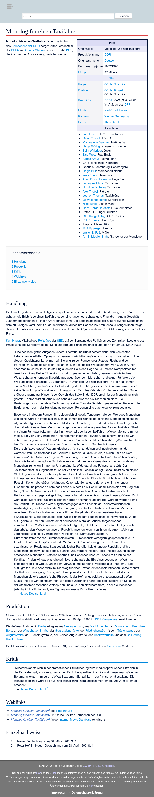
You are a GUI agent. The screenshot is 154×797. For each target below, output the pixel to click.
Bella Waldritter (92, 150)
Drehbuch (84, 90)
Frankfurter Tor (99, 626)
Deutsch (110, 60)
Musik (82, 110)
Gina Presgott (92, 138)
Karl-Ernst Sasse (115, 110)
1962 (69, 50)
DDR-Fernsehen (106, 619)
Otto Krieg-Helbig (94, 216)
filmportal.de (64, 710)
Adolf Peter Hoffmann (97, 179)
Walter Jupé (90, 175)
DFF (127, 104)
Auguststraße (15, 635)
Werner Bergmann (116, 116)
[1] (47, 592)
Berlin (42, 626)
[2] (47, 688)
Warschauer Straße (35, 630)
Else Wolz (89, 154)
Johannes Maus (93, 183)
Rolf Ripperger (92, 228)
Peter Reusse (92, 220)
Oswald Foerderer (94, 199)
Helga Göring (91, 146)
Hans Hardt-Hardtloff (96, 208)
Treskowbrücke (103, 635)
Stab (112, 78)
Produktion (85, 100)
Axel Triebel (90, 191)
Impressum (59, 792)
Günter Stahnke (114, 84)
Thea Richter (112, 122)
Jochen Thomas (93, 195)
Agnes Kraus (91, 158)
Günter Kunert (113, 90)
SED (60, 340)
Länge (82, 72)
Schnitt (82, 122)
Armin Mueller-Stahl (95, 236)
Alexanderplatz (73, 626)
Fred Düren (90, 134)
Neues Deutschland (33, 593)
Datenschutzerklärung (87, 792)
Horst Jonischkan (94, 187)
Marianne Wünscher (96, 142)
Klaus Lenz (113, 646)
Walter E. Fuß (91, 232)
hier (38, 772)
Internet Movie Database (75, 719)
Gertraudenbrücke (67, 630)
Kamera (83, 116)
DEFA (108, 100)
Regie (82, 84)
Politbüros (44, 340)
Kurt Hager (13, 340)
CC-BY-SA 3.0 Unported (98, 765)
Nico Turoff (90, 203)
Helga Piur (89, 171)
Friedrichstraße (95, 630)
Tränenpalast (125, 630)
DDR (107, 54)
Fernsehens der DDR (26, 46)
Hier (53, 772)
